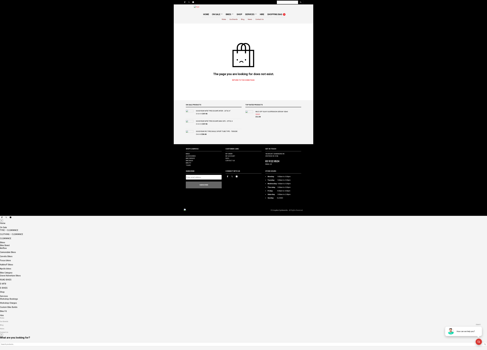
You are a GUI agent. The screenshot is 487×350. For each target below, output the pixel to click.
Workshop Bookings (9, 299)
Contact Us (259, 19)
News (250, 19)
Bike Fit (3, 311)
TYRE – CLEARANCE (9, 230)
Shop (239, 14)
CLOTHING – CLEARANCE (11, 234)
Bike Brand (5, 245)
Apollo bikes (5, 268)
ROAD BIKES (5, 279)
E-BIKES (3, 288)
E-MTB (3, 284)
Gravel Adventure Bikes (10, 275)
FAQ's (227, 158)
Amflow (3, 248)
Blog (242, 19)
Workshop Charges (8, 303)
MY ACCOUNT (230, 156)
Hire (262, 14)
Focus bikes (5, 260)
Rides (224, 19)
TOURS (188, 165)
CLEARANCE (5, 238)
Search (485, 344)
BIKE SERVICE (190, 158)
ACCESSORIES (191, 156)
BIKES (188, 154)
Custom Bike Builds (8, 307)
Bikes (228, 14)
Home (206, 14)
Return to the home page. (243, 80)
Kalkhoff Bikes (6, 264)
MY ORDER (228, 154)
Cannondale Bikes (8, 252)
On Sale (216, 14)
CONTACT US (230, 161)
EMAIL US (268, 164)
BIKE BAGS (189, 161)
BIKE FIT (188, 163)
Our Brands (233, 19)
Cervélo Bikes (6, 256)
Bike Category (6, 273)
